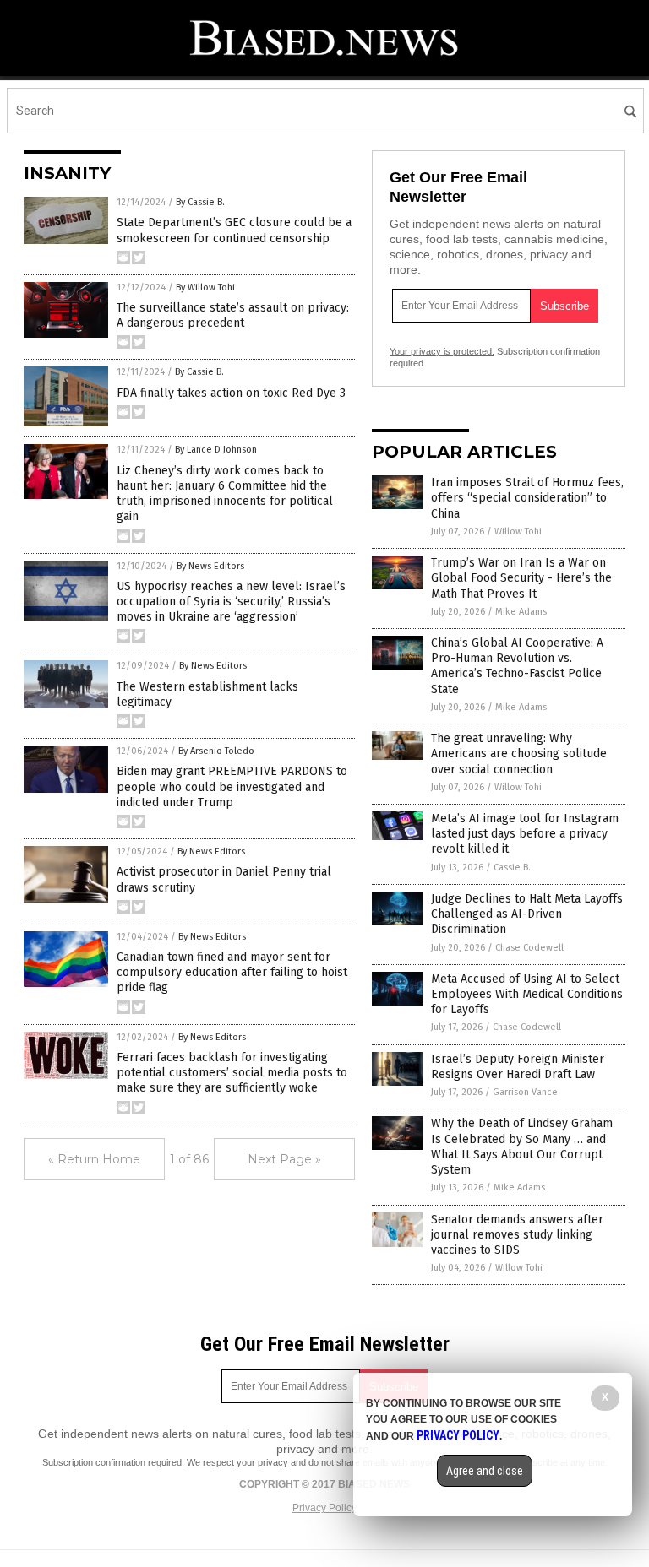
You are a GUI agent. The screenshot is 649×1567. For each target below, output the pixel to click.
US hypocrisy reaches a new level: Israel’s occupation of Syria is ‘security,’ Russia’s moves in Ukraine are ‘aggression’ (231, 601)
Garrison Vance (525, 1092)
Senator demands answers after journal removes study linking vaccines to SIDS (517, 1234)
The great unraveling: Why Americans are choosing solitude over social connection (519, 753)
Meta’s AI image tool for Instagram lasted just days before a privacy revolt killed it (525, 833)
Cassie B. (512, 867)
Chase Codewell (529, 947)
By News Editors (210, 566)
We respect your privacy (237, 1462)
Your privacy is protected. (442, 351)
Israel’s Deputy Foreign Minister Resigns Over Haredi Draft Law (517, 1067)
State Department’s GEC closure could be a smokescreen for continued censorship (234, 230)
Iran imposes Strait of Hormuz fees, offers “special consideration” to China (527, 497)
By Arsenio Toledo (216, 751)
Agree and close (484, 1471)
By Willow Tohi (205, 287)
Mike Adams (521, 611)
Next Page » (284, 1159)
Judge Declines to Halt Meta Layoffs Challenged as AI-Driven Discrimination (527, 914)
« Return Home (94, 1159)
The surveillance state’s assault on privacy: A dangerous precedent (233, 315)
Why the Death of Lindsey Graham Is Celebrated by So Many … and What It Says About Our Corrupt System (522, 1146)
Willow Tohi (518, 531)
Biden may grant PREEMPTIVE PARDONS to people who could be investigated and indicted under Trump (232, 786)
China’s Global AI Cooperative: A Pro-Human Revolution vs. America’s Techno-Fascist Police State (517, 666)
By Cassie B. (200, 202)
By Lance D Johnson (216, 449)
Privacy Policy (324, 1508)
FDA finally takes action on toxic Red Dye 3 (231, 393)
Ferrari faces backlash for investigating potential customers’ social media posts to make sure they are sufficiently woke (232, 1072)
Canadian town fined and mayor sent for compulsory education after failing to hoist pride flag (232, 972)
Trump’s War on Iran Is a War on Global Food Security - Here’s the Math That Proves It (521, 578)
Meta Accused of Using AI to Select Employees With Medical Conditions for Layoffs (527, 994)
